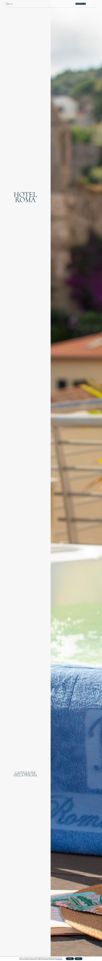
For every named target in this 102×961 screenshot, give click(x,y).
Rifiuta (78, 958)
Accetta (70, 958)
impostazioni (59, 959)
